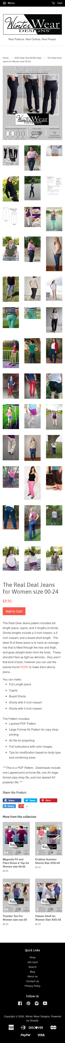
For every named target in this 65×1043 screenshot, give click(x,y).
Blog (32, 971)
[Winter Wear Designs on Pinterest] (28, 1004)
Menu (11, 3)
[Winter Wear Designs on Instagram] (37, 1004)
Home (6, 57)
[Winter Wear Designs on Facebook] (20, 1004)
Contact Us (32, 981)
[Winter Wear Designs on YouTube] (45, 1004)
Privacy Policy (32, 986)
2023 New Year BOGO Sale (28, 57)
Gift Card (32, 962)
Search (33, 967)
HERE (24, 667)
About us (32, 976)
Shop (33, 957)
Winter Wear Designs (37, 1016)
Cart (59, 3)
